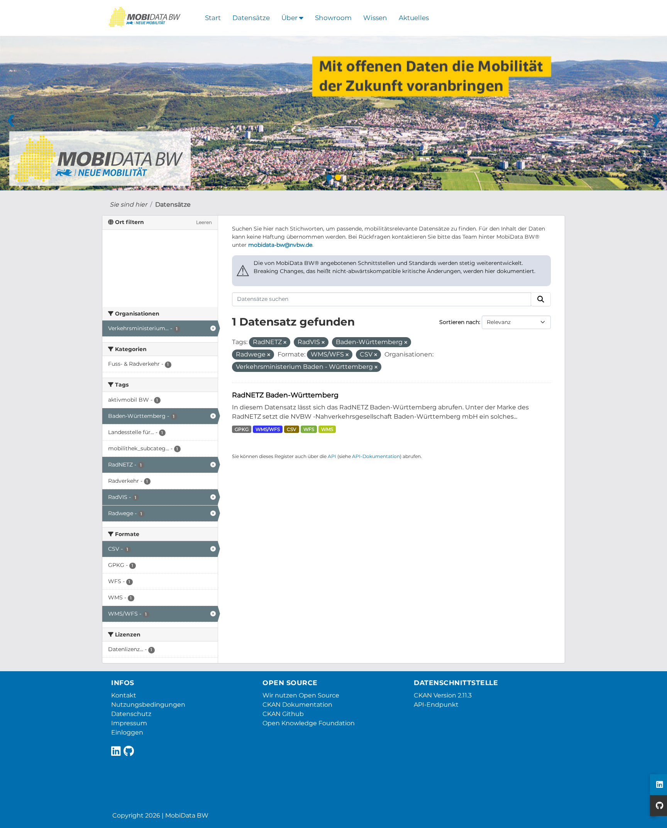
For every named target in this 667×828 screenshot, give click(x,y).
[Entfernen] (284, 342)
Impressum (129, 723)
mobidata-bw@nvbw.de (280, 244)
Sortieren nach (459, 322)
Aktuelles (414, 18)
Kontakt (123, 695)
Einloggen (127, 732)
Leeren (204, 222)
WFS (308, 429)
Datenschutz (131, 714)
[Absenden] (541, 299)
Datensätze (251, 18)
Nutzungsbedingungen (148, 704)
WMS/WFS (268, 429)
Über (290, 18)
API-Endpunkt (436, 704)
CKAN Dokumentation (297, 704)
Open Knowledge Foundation (308, 723)
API (332, 456)
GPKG (242, 429)
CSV (291, 429)
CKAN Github (283, 714)
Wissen (375, 18)
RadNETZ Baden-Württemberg (285, 395)
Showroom (333, 18)
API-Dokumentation (376, 456)
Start (213, 18)
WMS (327, 429)
